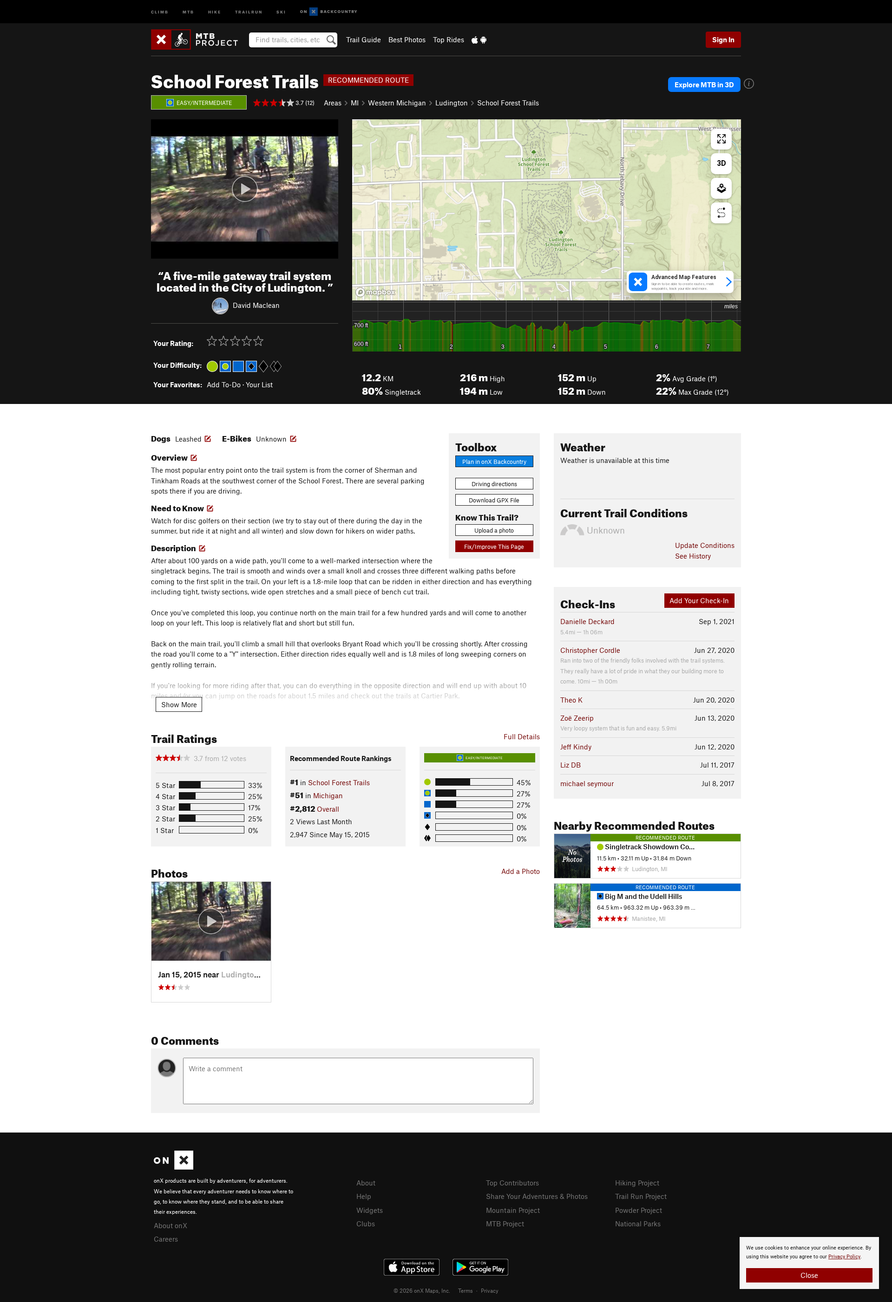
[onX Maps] (173, 1167)
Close (809, 1275)
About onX (170, 1225)
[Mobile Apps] (479, 39)
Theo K (571, 700)
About (365, 1182)
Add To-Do (224, 384)
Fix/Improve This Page (494, 546)
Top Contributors (512, 1182)
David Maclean (256, 304)
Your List (259, 384)
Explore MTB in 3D (704, 84)
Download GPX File (494, 500)
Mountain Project (513, 1210)
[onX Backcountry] (328, 11)
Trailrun (248, 11)
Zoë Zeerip (577, 718)
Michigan (328, 795)
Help (363, 1196)
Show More (179, 704)
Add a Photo (520, 871)
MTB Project (505, 1223)
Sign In (723, 39)
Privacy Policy (844, 1257)
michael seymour (587, 783)
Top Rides (448, 39)
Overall (328, 809)
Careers (166, 1239)
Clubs (365, 1223)
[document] (809, 1262)
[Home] (199, 39)
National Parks (638, 1223)
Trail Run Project (641, 1196)
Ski (281, 11)
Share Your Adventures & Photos (537, 1196)
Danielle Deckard (587, 621)
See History (693, 556)
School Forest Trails (508, 102)
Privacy (489, 1290)
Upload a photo (494, 530)
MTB (188, 11)
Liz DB (570, 765)
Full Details (522, 736)
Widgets (369, 1210)
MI (355, 102)
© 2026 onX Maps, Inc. (422, 1290)
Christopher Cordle (590, 650)
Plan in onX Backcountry (494, 461)
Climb (160, 11)
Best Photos (407, 39)
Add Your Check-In (699, 600)
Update (705, 545)
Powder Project (638, 1210)
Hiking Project (637, 1182)
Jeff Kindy (575, 746)
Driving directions (494, 484)
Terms (465, 1290)
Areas (332, 102)
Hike (214, 11)
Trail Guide (363, 39)
